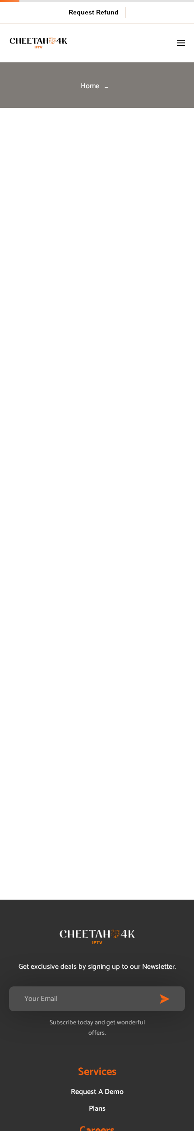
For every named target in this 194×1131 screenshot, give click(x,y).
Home (90, 86)
